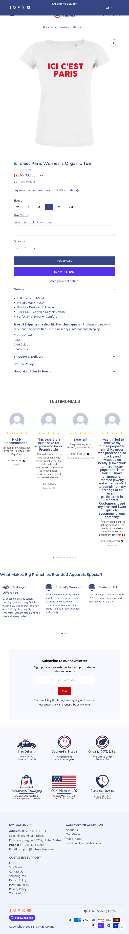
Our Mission (73, 834)
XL (59, 207)
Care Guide (21, 344)
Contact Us (21, 349)
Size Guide (16, 867)
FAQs (17, 340)
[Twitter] (23, 8)
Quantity (19, 241)
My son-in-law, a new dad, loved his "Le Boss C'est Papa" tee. (17, 451)
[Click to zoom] (114, 43)
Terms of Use (18, 893)
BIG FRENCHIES (43, 926)
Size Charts (21, 215)
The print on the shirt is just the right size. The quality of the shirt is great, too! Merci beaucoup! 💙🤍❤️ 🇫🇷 (112, 528)
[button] (24, 182)
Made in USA (74, 839)
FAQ (12, 863)
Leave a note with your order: (33, 222)
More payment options (64, 281)
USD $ (113, 7)
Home (46, 26)
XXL (71, 207)
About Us (72, 830)
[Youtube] (28, 8)
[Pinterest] (18, 8)
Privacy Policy (18, 889)
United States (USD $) (102, 911)
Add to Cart (64, 261)
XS (17, 207)
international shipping (85, 329)
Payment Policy (19, 885)
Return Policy (17, 880)
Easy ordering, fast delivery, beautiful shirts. (80, 446)
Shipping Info (17, 876)
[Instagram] (14, 8)
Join (64, 691)
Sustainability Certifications (83, 843)
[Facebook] (10, 8)
